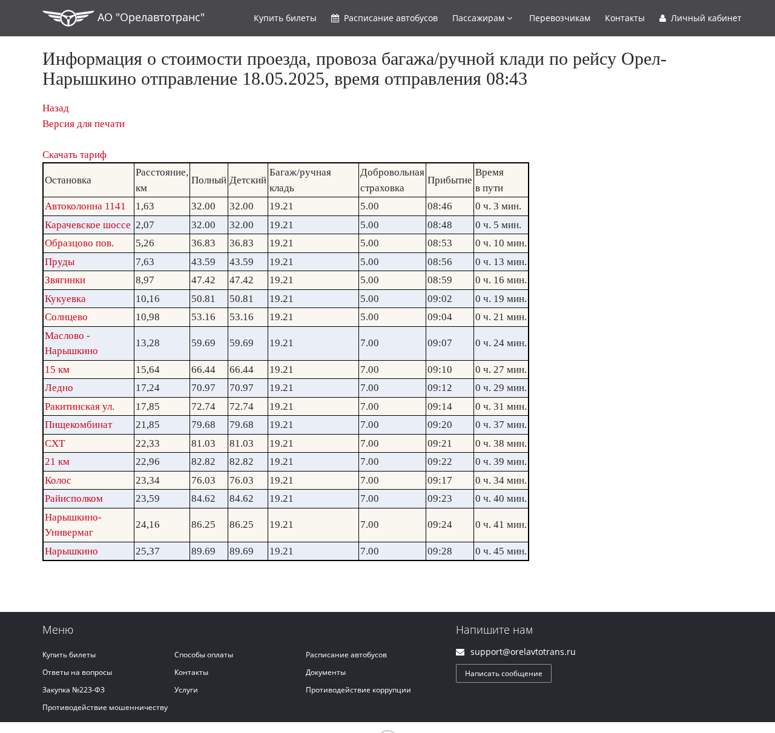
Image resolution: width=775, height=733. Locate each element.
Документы (326, 672)
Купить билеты (69, 654)
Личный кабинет (705, 18)
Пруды (59, 262)
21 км (57, 461)
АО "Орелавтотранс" (149, 17)
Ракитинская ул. (79, 406)
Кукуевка (65, 298)
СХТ (55, 443)
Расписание (389, 18)
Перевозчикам (559, 18)
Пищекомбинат (78, 424)
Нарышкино (71, 551)
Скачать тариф (74, 154)
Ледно (59, 387)
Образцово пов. (79, 243)
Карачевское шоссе (88, 225)
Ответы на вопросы (77, 672)
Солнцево (66, 317)
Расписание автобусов (346, 654)
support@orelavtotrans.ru (523, 651)
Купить (285, 18)
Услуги (186, 690)
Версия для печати (83, 124)
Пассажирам (479, 18)
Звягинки (65, 280)
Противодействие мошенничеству (105, 707)
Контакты (625, 18)
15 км (57, 369)
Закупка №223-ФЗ (73, 690)
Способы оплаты (203, 654)
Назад (55, 108)
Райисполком (74, 498)
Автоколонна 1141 (85, 206)
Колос (58, 480)
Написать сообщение (503, 673)
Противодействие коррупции (358, 690)
